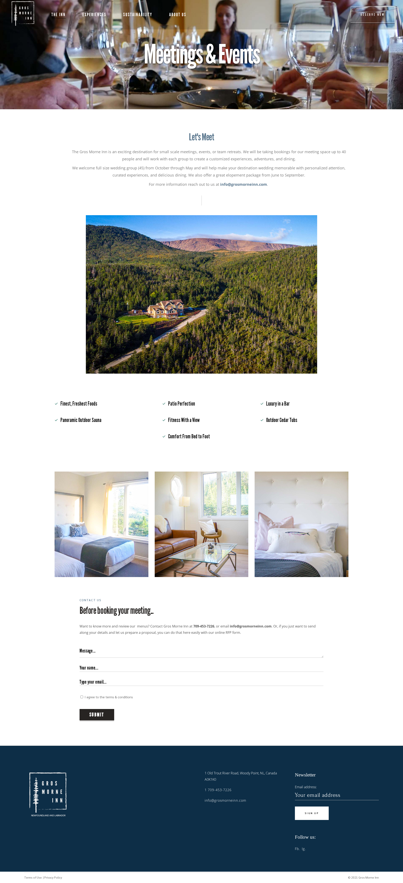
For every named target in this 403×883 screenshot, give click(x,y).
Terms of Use (33, 877)
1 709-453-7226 (218, 790)
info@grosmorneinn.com (225, 800)
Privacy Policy (53, 877)
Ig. (304, 848)
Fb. (297, 848)
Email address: (306, 787)
